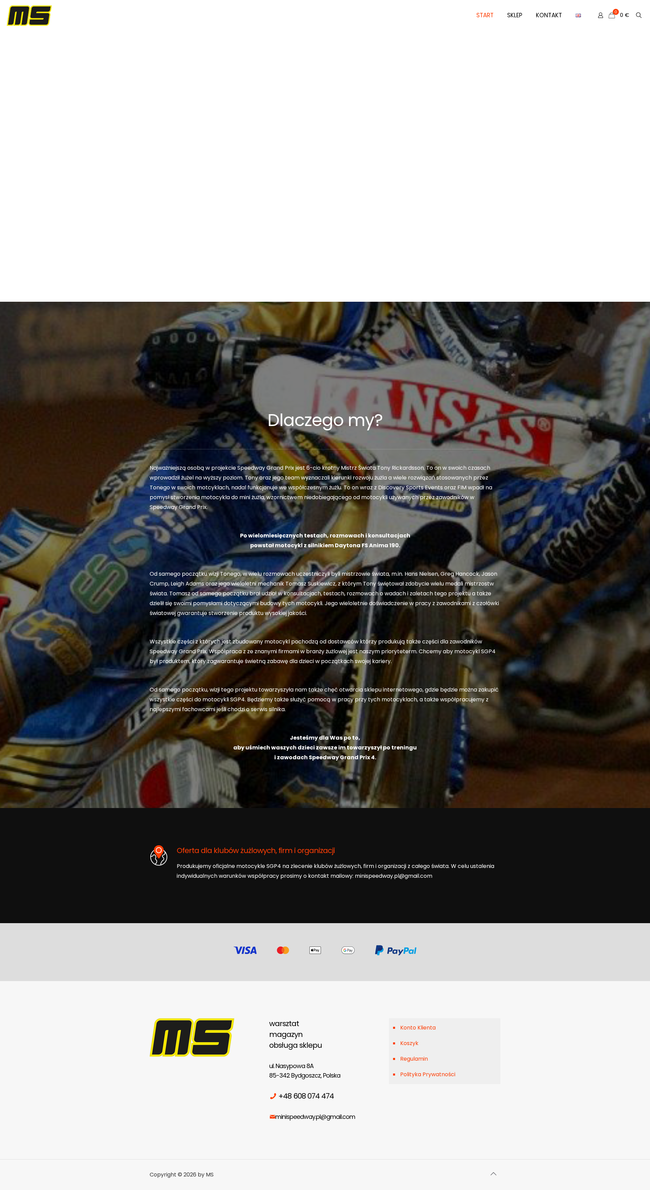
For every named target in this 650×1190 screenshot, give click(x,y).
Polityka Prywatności (427, 1074)
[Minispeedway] (29, 15)
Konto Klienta (418, 1028)
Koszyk (409, 1043)
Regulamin (414, 1059)
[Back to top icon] (493, 1174)
